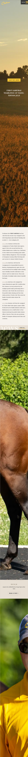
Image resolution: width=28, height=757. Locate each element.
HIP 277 (4, 303)
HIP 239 (4, 244)
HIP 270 (4, 282)
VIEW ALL (22, 328)
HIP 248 (4, 263)
